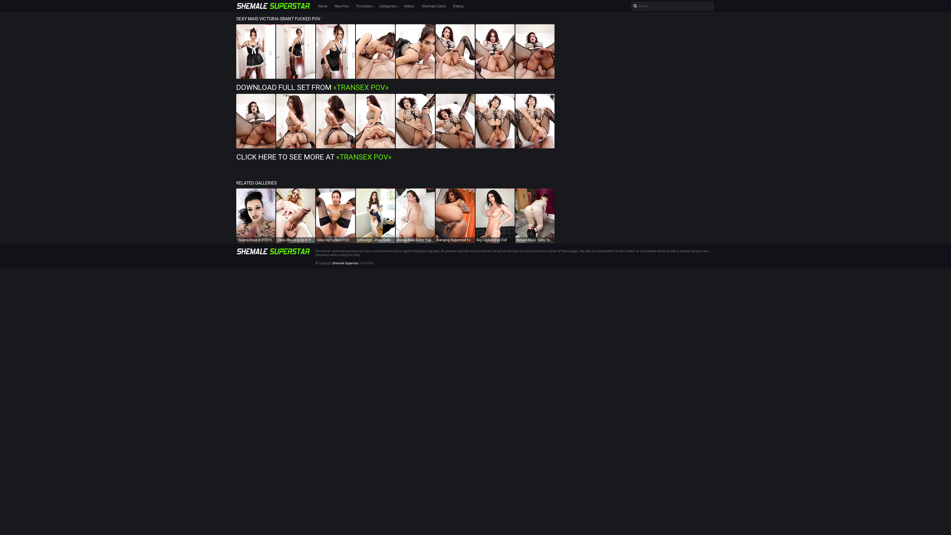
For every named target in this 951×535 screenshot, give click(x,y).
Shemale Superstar (345, 263)
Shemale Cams (434, 6)
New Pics (342, 6)
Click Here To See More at (314, 157)
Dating (458, 6)
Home (322, 6)
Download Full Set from (312, 87)
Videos (409, 6)
